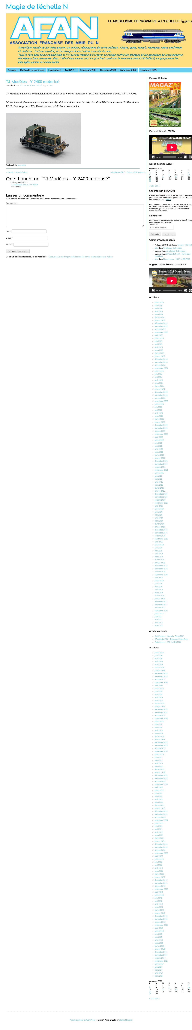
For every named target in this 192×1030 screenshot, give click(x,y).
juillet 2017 (159, 614)
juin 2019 (158, 548)
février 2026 (159, 317)
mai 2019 (158, 551)
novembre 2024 (161, 362)
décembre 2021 (161, 461)
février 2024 (159, 386)
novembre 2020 (161, 497)
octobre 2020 (160, 500)
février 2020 (159, 524)
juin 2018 (158, 584)
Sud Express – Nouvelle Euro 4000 (169, 636)
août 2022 (159, 437)
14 (189, 175)
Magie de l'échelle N (37, 7)
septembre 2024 (161, 368)
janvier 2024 (160, 389)
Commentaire (12, 203)
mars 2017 (159, 626)
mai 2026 (158, 308)
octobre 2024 (160, 365)
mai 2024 (158, 377)
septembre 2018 (161, 575)
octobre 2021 (160, 467)
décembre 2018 (161, 566)
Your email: (153, 224)
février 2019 (159, 560)
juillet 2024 (159, 371)
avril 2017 (159, 623)
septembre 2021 (161, 470)
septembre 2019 (161, 539)
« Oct (151, 186)
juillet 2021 (159, 473)
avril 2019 (159, 554)
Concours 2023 (128, 70)
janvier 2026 (160, 320)
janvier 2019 (160, 563)
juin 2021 (158, 476)
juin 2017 (158, 617)
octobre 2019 (160, 536)
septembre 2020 (161, 503)
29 (150, 181)
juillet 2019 (159, 545)
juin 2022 (158, 443)
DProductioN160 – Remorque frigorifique (171, 639)
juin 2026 (158, 305)
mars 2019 (159, 557)
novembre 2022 (161, 428)
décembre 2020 (161, 494)
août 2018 (159, 578)
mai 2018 (158, 587)
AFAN (168, 200)
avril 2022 (159, 449)
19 (176, 177)
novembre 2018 (161, 569)
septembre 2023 (161, 401)
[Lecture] (153, 157)
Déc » (157, 186)
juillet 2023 (159, 404)
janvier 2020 (160, 527)
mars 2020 (159, 521)
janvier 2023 (160, 422)
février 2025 (159, 353)
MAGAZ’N (70, 70)
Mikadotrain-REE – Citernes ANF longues (129, 172)
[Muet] (185, 157)
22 (150, 179)
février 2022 (159, 455)
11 (170, 175)
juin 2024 (158, 374)
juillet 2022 (159, 440)
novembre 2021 (161, 464)
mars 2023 (159, 416)
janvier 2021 (160, 491)
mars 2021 (159, 485)
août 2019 (159, 542)
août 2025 (159, 335)
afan (50, 86)
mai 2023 (158, 410)
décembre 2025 (161, 323)
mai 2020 (158, 515)
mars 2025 (159, 350)
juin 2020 (158, 512)
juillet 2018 (159, 581)
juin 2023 (158, 407)
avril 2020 (159, 518)
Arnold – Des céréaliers (16, 172)
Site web (9, 245)
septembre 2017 (161, 611)
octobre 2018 (160, 572)
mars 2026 (159, 314)
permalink (22, 165)
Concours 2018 (108, 70)
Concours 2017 (88, 70)
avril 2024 (159, 380)
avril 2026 (159, 311)
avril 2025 (159, 347)
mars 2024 (159, 383)
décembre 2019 (161, 530)
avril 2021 (159, 482)
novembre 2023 (161, 395)
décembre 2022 (161, 425)
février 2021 (159, 488)
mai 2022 (158, 446)
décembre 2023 (161, 392)
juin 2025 (158, 341)
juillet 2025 (159, 338)
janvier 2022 (160, 458)
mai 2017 (158, 620)
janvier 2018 (160, 599)
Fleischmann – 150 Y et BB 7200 (176, 259)
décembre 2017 (161, 602)
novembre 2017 (161, 605)
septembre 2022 (161, 434)
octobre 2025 (160, 329)
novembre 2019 (161, 533)
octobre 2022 (160, 431)
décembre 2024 (161, 359)
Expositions (54, 70)
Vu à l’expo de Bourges (172, 248)
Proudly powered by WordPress (82, 1020)
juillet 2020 (159, 509)
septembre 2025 (161, 332)
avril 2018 (159, 590)
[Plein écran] (190, 157)
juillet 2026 (159, 302)
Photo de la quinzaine (32, 70)
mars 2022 (159, 452)
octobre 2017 (160, 608)
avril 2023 (159, 413)
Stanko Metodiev (126, 1020)
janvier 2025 (160, 356)
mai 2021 (158, 479)
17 (163, 177)
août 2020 (159, 506)
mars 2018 (159, 593)
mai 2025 (158, 344)
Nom (8, 231)
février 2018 (159, 596)
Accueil (12, 70)
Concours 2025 (148, 70)
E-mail (9, 238)
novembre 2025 (161, 326)
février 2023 (159, 419)
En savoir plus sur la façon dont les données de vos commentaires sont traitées (80, 257)
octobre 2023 (160, 398)
